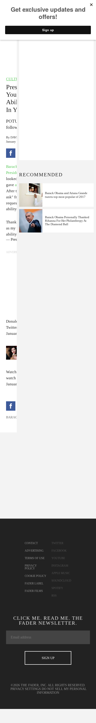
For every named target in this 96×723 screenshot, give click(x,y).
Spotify (57, 588)
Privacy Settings (25, 689)
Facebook (59, 550)
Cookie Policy (35, 576)
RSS (54, 595)
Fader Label (34, 583)
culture (15, 79)
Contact (31, 543)
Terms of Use (35, 558)
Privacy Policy (31, 567)
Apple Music (60, 573)
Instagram (59, 565)
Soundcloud (61, 580)
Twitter (57, 543)
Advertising (34, 550)
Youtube (58, 558)
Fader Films (34, 591)
